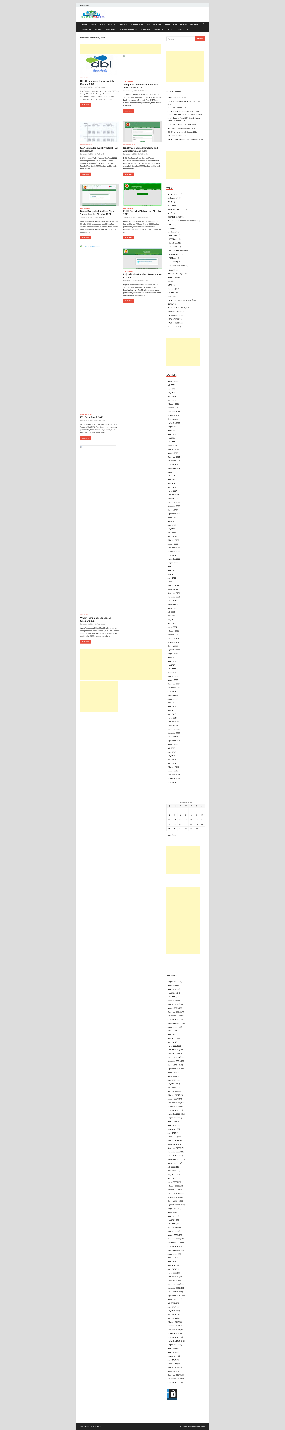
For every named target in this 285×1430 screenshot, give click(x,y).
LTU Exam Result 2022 (91, 417)
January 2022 (173, 589)
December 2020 (174, 638)
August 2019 (172, 699)
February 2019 (173, 722)
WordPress (192, 1427)
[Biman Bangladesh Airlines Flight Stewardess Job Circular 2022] (99, 194)
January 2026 (173, 408)
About (93, 24)
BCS (101, 24)
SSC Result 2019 (174, 315)
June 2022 (172, 570)
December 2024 (174, 457)
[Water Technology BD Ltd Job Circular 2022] (99, 529)
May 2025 (171, 438)
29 (191, 829)
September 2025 (174, 423)
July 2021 (171, 612)
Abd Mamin (144, 91)
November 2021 (174, 597)
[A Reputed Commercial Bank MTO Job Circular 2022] (142, 67)
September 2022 (174, 559)
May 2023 (171, 529)
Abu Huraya (101, 87)
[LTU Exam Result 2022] (99, 328)
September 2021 (174, 604)
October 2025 (173, 419)
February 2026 (173, 404)
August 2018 (172, 744)
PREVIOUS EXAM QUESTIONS (176, 24)
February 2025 (173, 449)
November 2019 (174, 687)
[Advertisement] (120, 49)
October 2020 (173, 646)
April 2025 (172, 442)
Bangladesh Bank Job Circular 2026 (181, 128)
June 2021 (172, 616)
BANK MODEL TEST (175, 209)
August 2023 (172, 517)
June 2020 (172, 661)
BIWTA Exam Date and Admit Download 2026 (185, 139)
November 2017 (174, 778)
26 (175, 829)
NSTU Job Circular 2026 (177, 108)
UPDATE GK (172, 326)
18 (169, 824)
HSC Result (173, 247)
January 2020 (173, 680)
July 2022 (171, 566)
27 (180, 829)
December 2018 (174, 729)
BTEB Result (173, 239)
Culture (170, 224)
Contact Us (183, 29)
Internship (145, 29)
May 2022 (171, 574)
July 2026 (171, 385)
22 (191, 824)
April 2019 (172, 714)
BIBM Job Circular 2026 (177, 97)
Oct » (174, 835)
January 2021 (173, 635)
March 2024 (172, 491)
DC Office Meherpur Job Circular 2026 (182, 132)
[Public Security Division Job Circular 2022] (142, 194)
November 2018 (174, 733)
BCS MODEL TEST (175, 217)
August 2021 (172, 608)
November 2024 (174, 461)
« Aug (168, 835)
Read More (84, 104)
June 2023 (172, 525)
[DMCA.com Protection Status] (172, 1399)
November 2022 (174, 551)
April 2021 (172, 623)
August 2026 (172, 381)
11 (169, 820)
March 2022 (172, 582)
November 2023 (174, 506)
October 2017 (173, 782)
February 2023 (173, 540)
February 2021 (173, 631)
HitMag (202, 1427)
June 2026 (172, 389)
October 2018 (173, 737)
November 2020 (174, 642)
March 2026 (172, 400)
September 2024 (174, 468)
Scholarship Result (128, 29)
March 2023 (172, 536)
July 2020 (171, 657)
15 (191, 820)
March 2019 (172, 718)
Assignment (111, 29)
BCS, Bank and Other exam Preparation (183, 221)
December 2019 (174, 684)
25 (169, 829)
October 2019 (173, 691)
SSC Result (173, 262)
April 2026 (172, 396)
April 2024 (172, 487)
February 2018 (173, 767)
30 (197, 829)
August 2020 (172, 653)
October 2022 (173, 555)
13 (180, 820)
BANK (110, 24)
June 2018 (172, 752)
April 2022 (172, 578)
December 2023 (174, 502)
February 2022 (173, 585)
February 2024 (173, 495)
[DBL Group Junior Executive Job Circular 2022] (99, 65)
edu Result (195, 24)
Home (84, 24)
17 (202, 820)
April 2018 (172, 759)
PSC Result (173, 258)
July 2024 (171, 476)
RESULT (171, 304)
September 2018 (174, 740)
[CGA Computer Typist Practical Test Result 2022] (99, 130)
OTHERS (171, 29)
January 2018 (173, 771)
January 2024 (173, 498)
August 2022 (172, 563)
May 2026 (171, 392)
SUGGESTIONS (159, 29)
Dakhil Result (174, 243)
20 (180, 824)
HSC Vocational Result (177, 250)
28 (186, 829)
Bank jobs (171, 205)
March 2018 (172, 763)
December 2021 (174, 593)
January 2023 (173, 544)
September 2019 (174, 695)
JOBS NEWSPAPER (175, 277)
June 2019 (172, 706)
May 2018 (171, 756)
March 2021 (172, 627)
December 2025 (174, 411)
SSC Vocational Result (177, 265)
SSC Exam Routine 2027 (177, 136)
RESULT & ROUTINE (154, 24)
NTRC (170, 285)
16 (197, 820)
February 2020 (173, 676)
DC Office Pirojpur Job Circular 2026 (182, 124)
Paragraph (172, 296)
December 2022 (174, 548)
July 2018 (171, 748)
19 (175, 824)
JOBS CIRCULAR (137, 24)
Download (86, 29)
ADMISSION (122, 24)
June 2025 (172, 434)
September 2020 (174, 650)
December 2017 (174, 774)
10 (202, 815)
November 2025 (174, 415)
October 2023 (173, 510)
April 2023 (172, 532)
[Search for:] (185, 38)
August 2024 (172, 472)
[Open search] (203, 24)
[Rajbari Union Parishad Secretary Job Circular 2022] (142, 257)
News (170, 281)
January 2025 (173, 453)
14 (186, 820)
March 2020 (172, 672)
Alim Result (173, 235)
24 (202, 824)
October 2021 (173, 600)
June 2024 (172, 479)
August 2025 (172, 426)
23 (197, 824)
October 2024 (173, 464)
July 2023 (171, 521)
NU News (98, 29)
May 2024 (171, 483)
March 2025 (172, 445)
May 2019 (171, 710)
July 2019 (171, 703)
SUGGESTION (173, 319)
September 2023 (174, 513)
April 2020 (172, 669)
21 (186, 824)
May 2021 (171, 619)
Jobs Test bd (97, 1427)
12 (175, 820)
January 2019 (173, 725)
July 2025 (171, 430)
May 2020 (171, 665)
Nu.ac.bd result (174, 254)
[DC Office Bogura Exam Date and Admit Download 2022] (142, 130)
